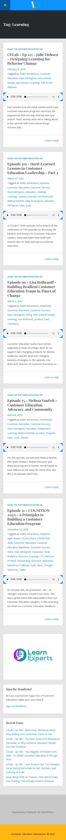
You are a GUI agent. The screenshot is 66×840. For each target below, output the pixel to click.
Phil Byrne (12, 205)
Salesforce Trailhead (18, 565)
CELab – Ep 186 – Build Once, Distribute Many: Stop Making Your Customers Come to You (30, 732)
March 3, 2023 (14, 301)
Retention (48, 560)
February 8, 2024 (16, 69)
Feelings (41, 192)
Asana (17, 538)
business (44, 183)
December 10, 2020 (17, 529)
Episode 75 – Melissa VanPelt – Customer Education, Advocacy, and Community (32, 405)
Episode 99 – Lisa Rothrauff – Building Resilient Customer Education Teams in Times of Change (31, 289)
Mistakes (49, 200)
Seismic (24, 437)
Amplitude (45, 305)
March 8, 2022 (14, 415)
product (38, 319)
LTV (42, 556)
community (46, 419)
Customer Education (18, 187)
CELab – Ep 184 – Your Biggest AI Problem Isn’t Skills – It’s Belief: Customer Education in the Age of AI (32, 755)
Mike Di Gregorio (34, 200)
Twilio (22, 569)
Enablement (43, 428)
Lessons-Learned (27, 196)
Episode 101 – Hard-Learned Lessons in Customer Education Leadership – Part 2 (32, 168)
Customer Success (40, 187)
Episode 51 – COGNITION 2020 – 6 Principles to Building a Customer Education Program (28, 517)
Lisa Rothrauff (45, 196)
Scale (28, 205)
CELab (24, 538)
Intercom (23, 556)
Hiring (29, 314)
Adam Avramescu (29, 73)
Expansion (37, 551)
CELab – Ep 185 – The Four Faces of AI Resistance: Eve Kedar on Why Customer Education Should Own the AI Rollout (33, 742)
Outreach (36, 560)
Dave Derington (27, 78)
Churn (32, 538)
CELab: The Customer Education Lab (24, 49)
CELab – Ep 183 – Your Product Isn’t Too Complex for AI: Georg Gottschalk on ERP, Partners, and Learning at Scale (33, 768)
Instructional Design (44, 314)
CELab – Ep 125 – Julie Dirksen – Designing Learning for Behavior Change (32, 59)
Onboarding (23, 560)
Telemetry (12, 323)
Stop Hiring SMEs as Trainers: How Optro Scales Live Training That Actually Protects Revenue (32, 778)
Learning (34, 82)
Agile (9, 538)
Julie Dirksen (22, 82)
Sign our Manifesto (16, 706)
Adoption (45, 533)
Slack (39, 565)
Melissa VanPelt (15, 200)
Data (10, 551)
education (31, 192)
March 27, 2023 (15, 178)
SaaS (21, 205)
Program (50, 433)
